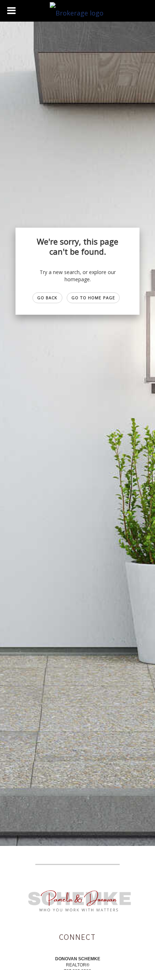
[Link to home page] (77, 11)
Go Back (47, 297)
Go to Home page (93, 297)
